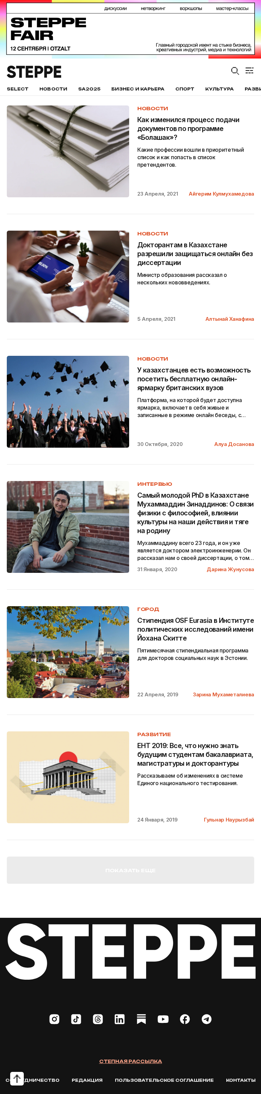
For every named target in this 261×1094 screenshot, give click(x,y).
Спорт (184, 89)
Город (148, 609)
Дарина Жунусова (230, 569)
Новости (53, 89)
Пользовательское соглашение (164, 1080)
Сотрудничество (32, 1080)
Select (18, 89)
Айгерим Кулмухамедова (221, 193)
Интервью (154, 484)
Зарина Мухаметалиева (223, 694)
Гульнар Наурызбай (229, 819)
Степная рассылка (130, 1061)
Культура (219, 89)
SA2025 (89, 89)
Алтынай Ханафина (229, 319)
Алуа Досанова (234, 444)
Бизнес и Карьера (137, 89)
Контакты (241, 1080)
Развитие (154, 734)
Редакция (87, 1080)
